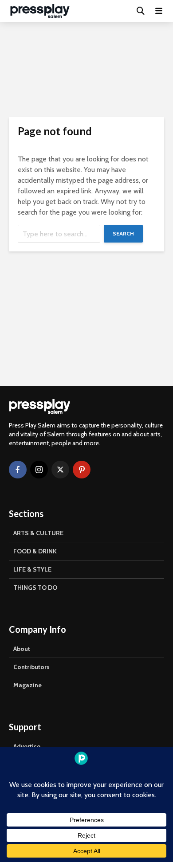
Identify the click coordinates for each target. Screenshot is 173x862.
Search (123, 233)
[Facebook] (18, 469)
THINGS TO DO (35, 588)
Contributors (31, 667)
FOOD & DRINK (35, 551)
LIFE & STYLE (32, 569)
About (21, 649)
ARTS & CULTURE (38, 533)
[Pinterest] (81, 469)
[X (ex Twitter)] (60, 469)
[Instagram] (39, 469)
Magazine (27, 685)
